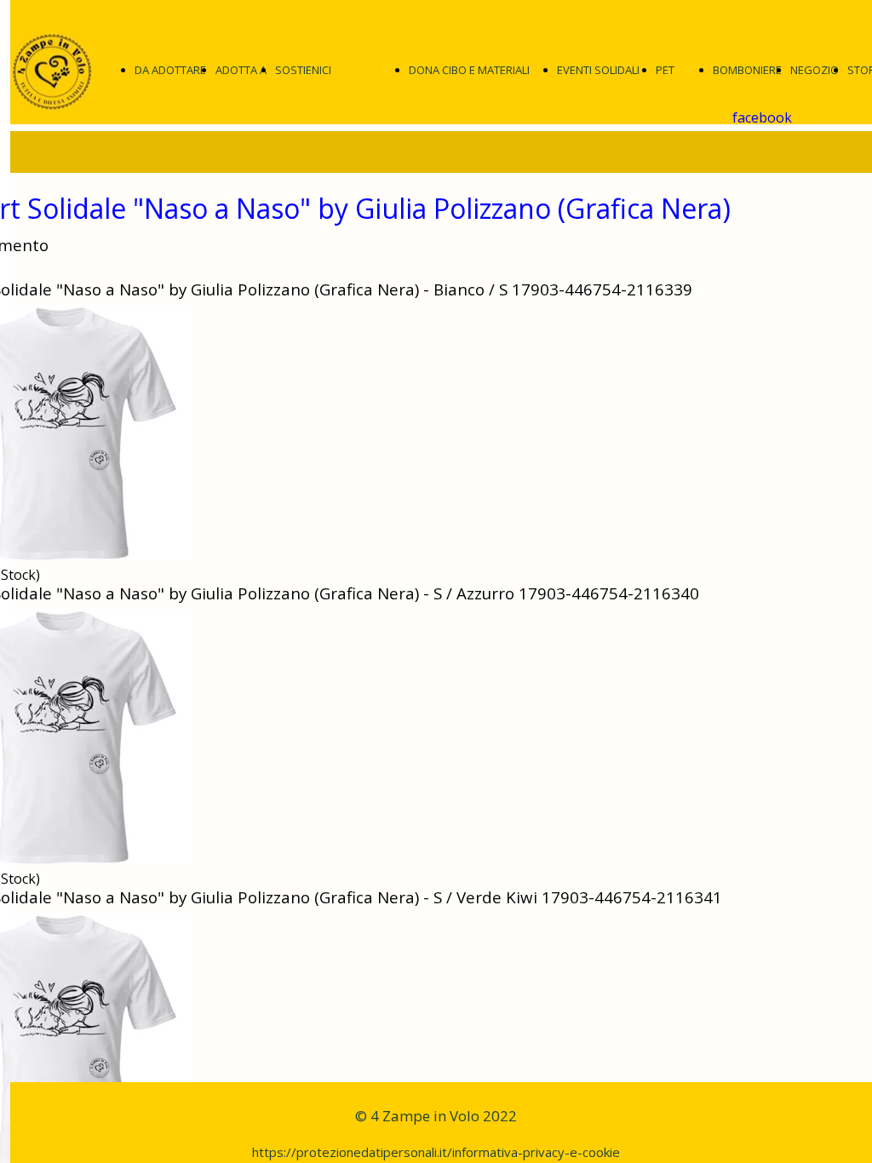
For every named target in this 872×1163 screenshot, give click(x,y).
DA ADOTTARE (170, 69)
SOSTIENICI (303, 69)
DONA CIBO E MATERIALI (469, 69)
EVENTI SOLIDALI (598, 69)
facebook (762, 117)
